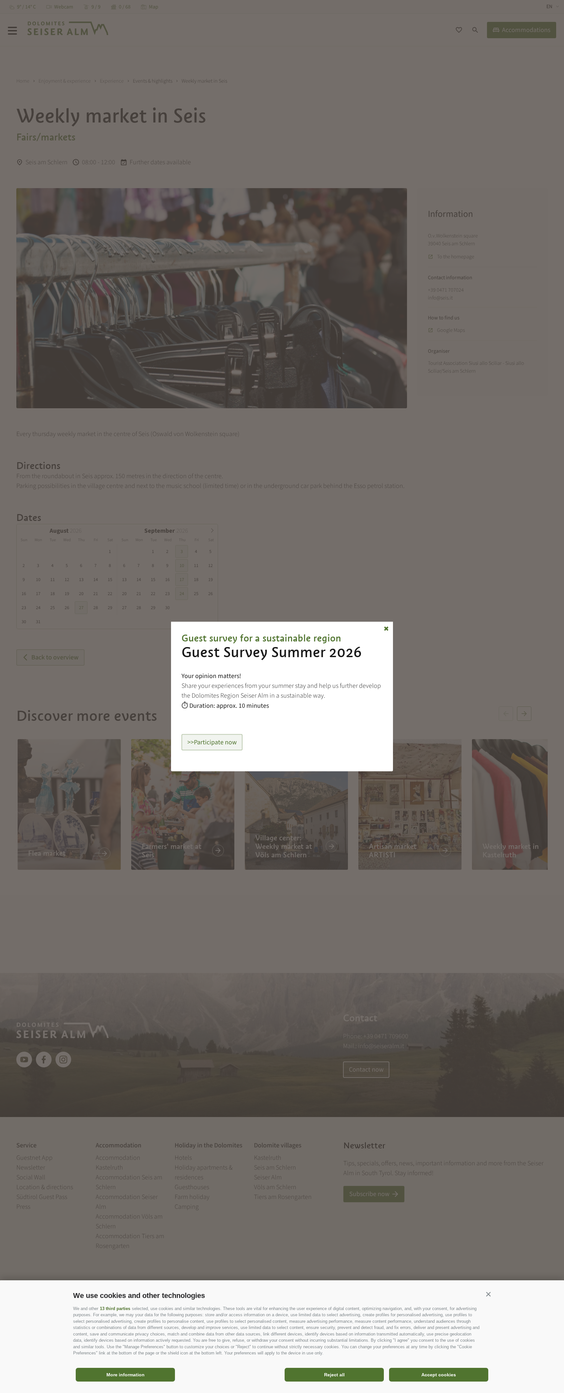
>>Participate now (212, 742)
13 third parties (115, 1308)
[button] (488, 1294)
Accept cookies (438, 1374)
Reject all (334, 1374)
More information (125, 1374)
